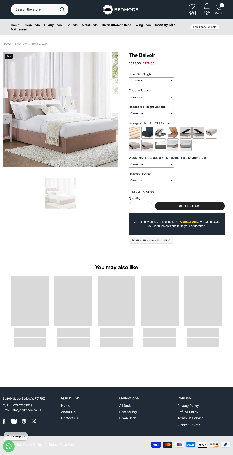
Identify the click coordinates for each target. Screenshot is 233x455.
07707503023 (23, 405)
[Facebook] (4, 421)
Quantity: (135, 198)
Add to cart (190, 206)
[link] (30, 332)
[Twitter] (34, 421)
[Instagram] (14, 421)
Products (21, 44)
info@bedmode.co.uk (26, 410)
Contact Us (188, 221)
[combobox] (35, 9)
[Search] (39, 9)
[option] (60, 109)
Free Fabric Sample (204, 26)
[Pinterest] (24, 421)
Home (7, 44)
